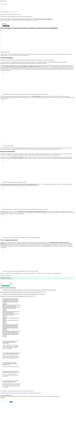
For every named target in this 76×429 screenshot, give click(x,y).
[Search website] (3, 9)
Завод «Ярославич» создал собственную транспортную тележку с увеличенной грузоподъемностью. (21, 292)
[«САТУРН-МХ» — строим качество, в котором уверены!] (11, 319)
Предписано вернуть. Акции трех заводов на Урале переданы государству (15, 296)
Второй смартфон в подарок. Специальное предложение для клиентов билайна (9, 363)
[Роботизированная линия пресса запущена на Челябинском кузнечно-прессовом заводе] (11, 299)
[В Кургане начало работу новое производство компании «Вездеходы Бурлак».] (11, 312)
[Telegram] (6, 26)
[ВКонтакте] (3, 26)
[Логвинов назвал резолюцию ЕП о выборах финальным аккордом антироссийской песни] (11, 325)
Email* (11, 284)
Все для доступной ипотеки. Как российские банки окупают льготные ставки (9, 342)
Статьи (5, 20)
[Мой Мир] (7, 26)
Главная (1, 20)
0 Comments (4, 310)
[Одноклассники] (4, 26)
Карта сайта (2, 395)
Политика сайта (9, 395)
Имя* (11, 283)
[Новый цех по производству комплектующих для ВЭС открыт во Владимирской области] (11, 306)
